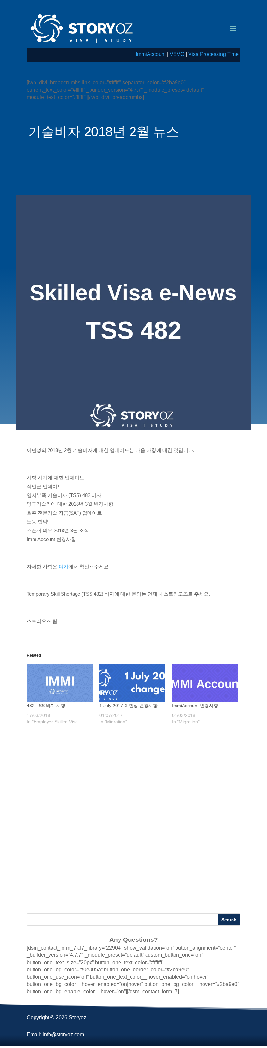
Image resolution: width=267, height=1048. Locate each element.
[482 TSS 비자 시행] (60, 683)
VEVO (177, 54)
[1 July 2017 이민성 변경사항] (132, 683)
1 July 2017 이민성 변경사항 (128, 705)
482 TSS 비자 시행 (46, 705)
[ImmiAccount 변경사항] (205, 683)
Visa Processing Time (213, 54)
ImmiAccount (151, 54)
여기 (63, 566)
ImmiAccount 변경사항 (195, 705)
